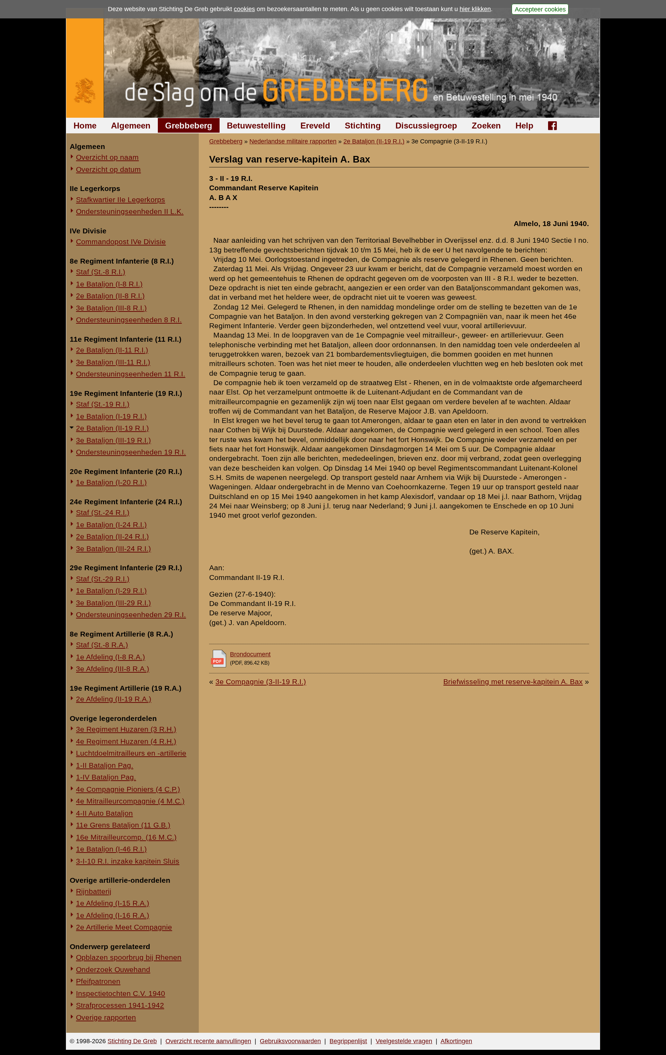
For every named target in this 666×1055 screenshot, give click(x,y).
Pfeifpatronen (98, 981)
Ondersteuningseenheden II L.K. (129, 211)
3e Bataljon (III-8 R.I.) (111, 308)
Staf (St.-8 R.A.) (102, 645)
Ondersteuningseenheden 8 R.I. (129, 320)
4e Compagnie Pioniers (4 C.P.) (128, 789)
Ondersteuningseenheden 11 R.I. (130, 374)
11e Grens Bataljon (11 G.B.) (123, 825)
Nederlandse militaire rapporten (292, 141)
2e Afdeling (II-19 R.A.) (113, 699)
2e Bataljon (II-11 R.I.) (112, 350)
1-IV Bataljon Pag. (106, 777)
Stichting (363, 125)
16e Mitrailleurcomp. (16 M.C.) (126, 837)
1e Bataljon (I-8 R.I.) (109, 284)
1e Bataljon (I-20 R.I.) (111, 482)
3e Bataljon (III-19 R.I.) (113, 440)
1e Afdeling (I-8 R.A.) (110, 657)
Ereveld (315, 125)
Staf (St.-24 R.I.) (102, 512)
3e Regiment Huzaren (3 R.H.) (126, 729)
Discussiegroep (426, 125)
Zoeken (486, 125)
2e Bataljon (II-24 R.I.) (112, 536)
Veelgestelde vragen (404, 1041)
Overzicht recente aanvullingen (208, 1041)
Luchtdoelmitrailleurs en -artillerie (131, 753)
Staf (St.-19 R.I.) (102, 404)
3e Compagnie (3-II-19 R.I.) (260, 682)
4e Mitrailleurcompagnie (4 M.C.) (130, 801)
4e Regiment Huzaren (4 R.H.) (126, 741)
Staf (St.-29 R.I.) (102, 579)
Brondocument (250, 654)
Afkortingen (456, 1041)
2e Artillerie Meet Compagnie (124, 927)
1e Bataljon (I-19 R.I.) (111, 416)
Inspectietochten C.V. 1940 (120, 993)
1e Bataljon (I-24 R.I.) (111, 525)
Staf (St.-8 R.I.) (100, 272)
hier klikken (475, 9)
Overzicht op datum (108, 169)
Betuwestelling (256, 125)
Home (85, 125)
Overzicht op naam (107, 157)
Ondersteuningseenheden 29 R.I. (131, 614)
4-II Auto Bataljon (104, 813)
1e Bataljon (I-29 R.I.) (111, 591)
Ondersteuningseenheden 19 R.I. (131, 452)
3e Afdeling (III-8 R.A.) (112, 669)
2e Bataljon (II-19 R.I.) (112, 428)
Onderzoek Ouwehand (113, 969)
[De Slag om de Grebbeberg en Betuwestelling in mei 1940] (333, 63)
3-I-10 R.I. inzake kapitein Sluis (127, 861)
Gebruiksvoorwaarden (290, 1041)
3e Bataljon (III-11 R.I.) (113, 362)
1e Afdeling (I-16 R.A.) (112, 915)
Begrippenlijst (348, 1041)
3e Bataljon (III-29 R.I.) (113, 603)
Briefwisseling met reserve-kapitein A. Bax (513, 682)
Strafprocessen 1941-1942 (120, 1005)
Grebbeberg (188, 125)
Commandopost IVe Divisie (121, 242)
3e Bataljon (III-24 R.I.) (113, 549)
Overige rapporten (106, 1017)
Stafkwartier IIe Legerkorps (120, 199)
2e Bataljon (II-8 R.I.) (110, 296)
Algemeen (131, 125)
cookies (244, 9)
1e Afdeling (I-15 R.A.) (112, 903)
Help (524, 125)
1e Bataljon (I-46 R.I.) (111, 849)
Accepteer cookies (540, 9)
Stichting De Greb (132, 1041)
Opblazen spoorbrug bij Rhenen (128, 957)
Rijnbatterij (93, 891)
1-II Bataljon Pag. (104, 765)
